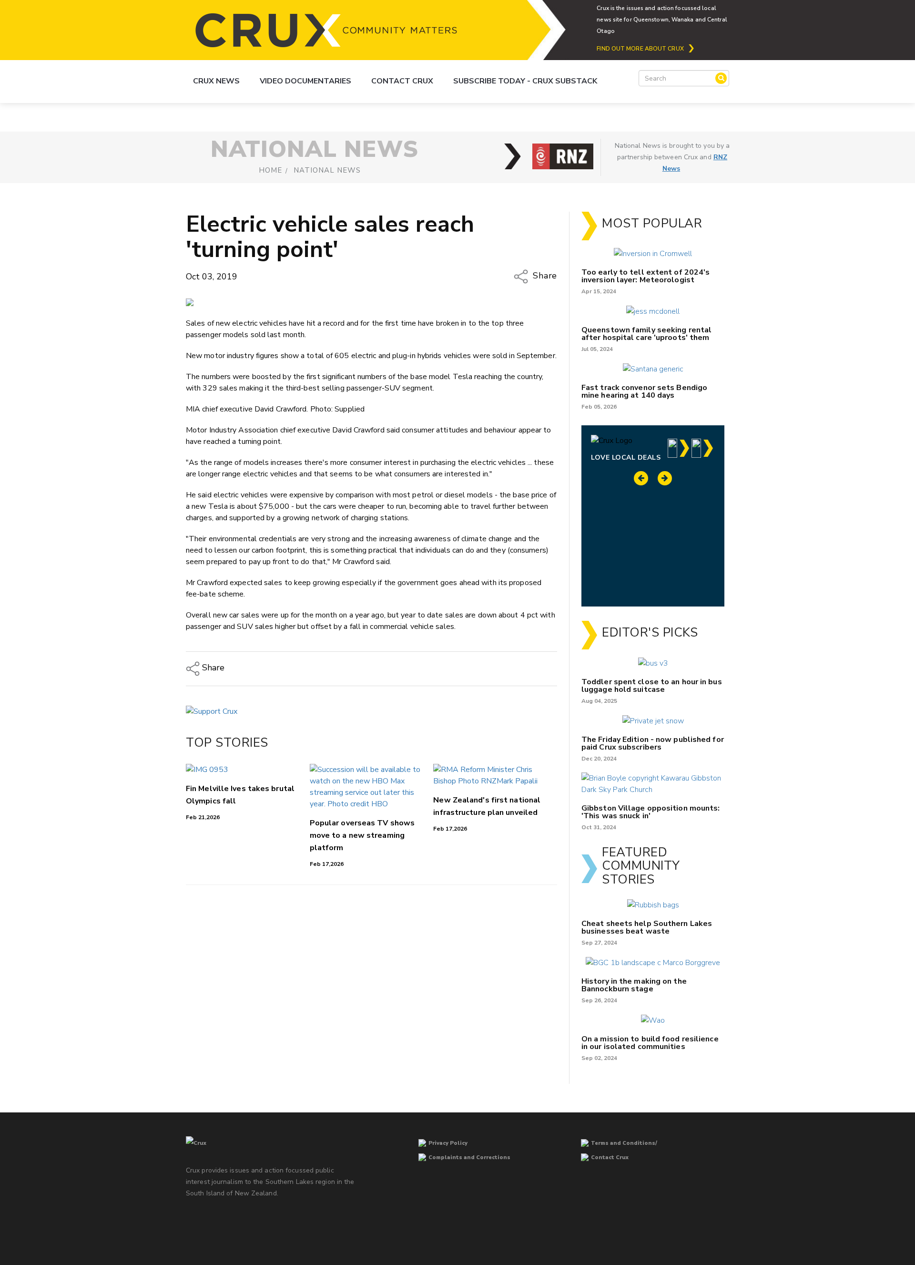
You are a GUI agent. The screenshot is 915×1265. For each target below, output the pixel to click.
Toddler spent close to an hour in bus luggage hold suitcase (651, 685)
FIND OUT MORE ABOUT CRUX (640, 48)
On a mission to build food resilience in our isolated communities (650, 1042)
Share (543, 275)
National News (327, 170)
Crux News (216, 81)
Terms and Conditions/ (624, 1143)
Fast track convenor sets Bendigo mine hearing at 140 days (644, 391)
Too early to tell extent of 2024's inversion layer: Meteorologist (645, 276)
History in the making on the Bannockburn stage (634, 985)
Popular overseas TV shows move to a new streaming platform (362, 835)
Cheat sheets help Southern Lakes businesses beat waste (646, 927)
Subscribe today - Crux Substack (525, 81)
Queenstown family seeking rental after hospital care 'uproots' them (646, 333)
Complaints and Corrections (469, 1157)
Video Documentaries (305, 81)
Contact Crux (402, 81)
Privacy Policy (448, 1143)
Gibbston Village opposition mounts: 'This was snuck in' (650, 812)
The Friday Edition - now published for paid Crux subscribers (652, 743)
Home (270, 170)
